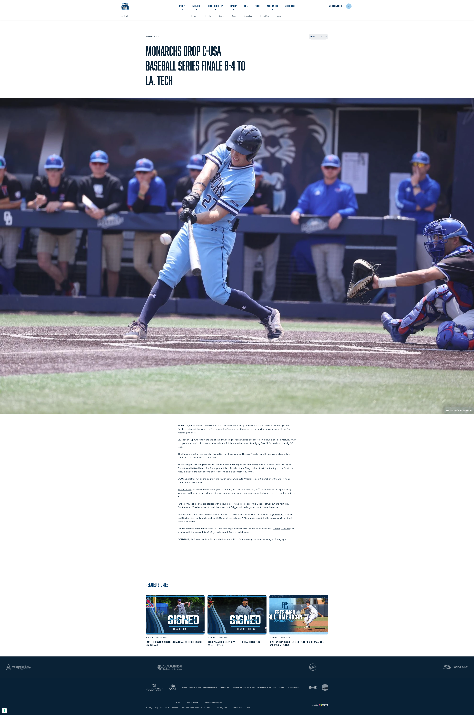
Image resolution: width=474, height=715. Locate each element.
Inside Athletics (215, 6)
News (193, 16)
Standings (249, 16)
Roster (221, 16)
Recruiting (290, 6)
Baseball (149, 638)
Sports (182, 6)
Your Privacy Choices (221, 708)
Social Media (192, 703)
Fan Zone (196, 6)
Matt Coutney (185, 489)
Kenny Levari (197, 493)
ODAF (246, 6)
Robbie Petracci (198, 504)
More (279, 16)
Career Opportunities (213, 703)
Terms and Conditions (189, 708)
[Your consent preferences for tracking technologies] (4, 710)
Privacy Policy (152, 708)
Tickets (233, 6)
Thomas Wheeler (250, 454)
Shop (258, 6)
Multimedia (272, 6)
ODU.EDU (177, 702)
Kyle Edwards (277, 514)
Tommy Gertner (281, 528)
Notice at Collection (241, 708)
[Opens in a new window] (313, 687)
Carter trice (188, 518)
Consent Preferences (169, 708)
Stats (234, 16)
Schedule (207, 16)
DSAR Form (205, 708)
